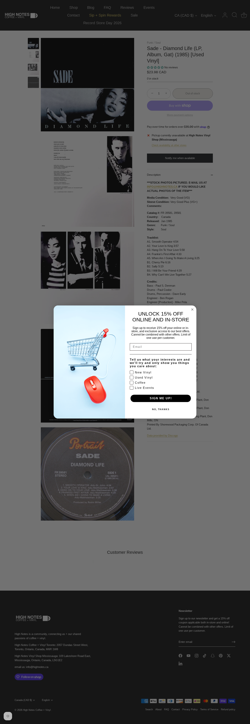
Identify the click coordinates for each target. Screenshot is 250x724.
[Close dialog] (192, 309)
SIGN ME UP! (161, 398)
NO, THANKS (160, 409)
